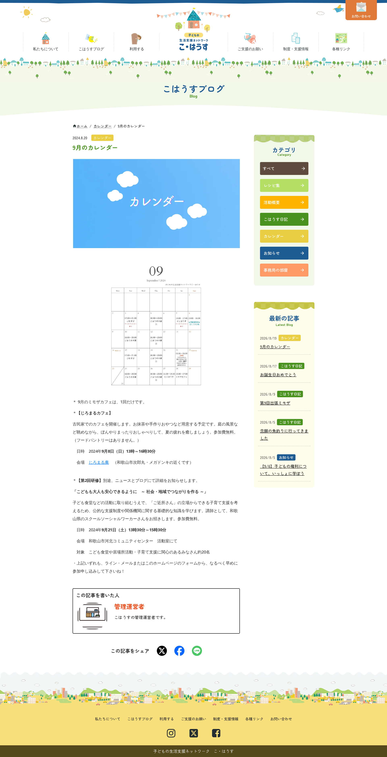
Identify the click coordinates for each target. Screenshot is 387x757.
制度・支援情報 (225, 718)
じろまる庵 (99, 462)
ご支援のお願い (193, 718)
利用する (166, 718)
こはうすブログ (140, 718)
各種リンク (254, 718)
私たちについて (107, 718)
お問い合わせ (281, 718)
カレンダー (103, 126)
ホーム (82, 126)
